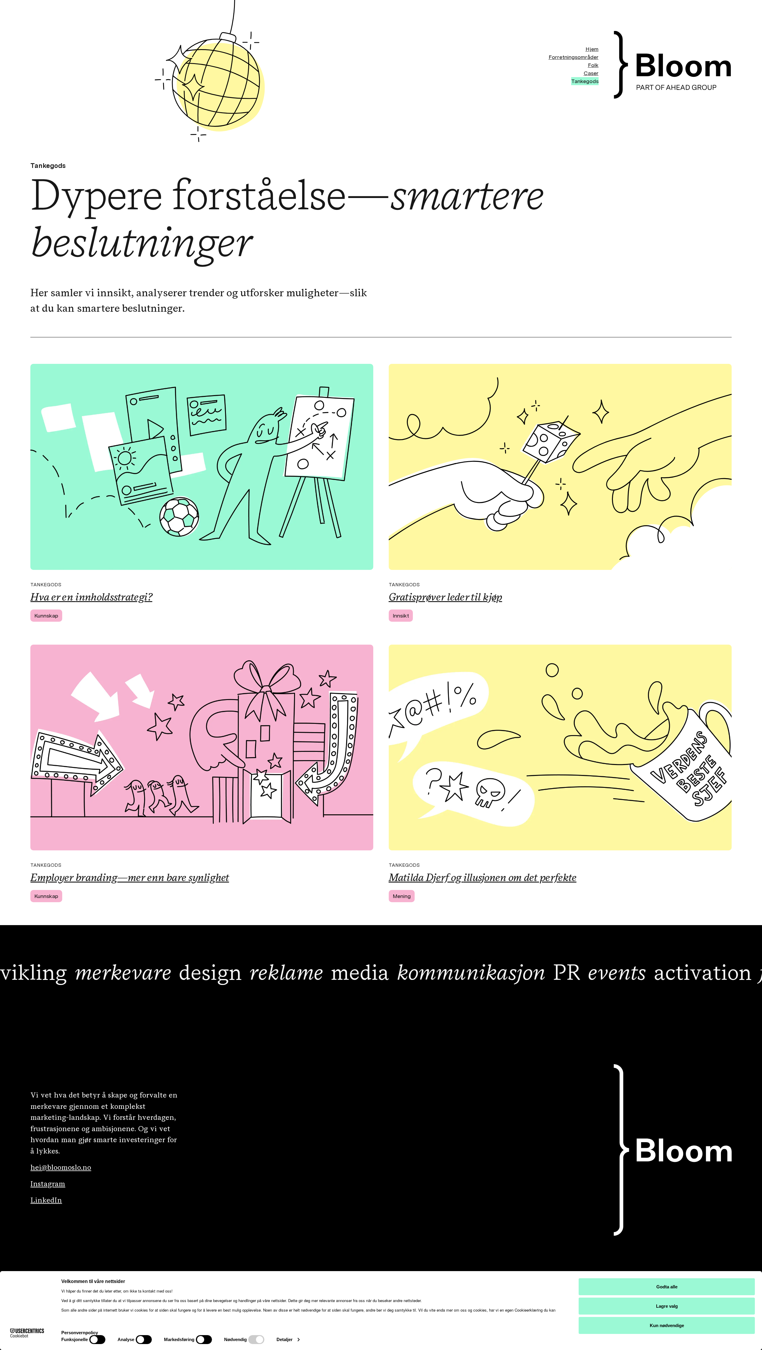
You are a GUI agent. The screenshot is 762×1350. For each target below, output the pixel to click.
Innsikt (401, 615)
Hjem (592, 49)
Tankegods (585, 81)
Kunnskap (46, 615)
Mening (402, 896)
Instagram (47, 1183)
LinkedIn (46, 1199)
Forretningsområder (574, 57)
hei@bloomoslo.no (60, 1167)
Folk (593, 65)
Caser (591, 73)
